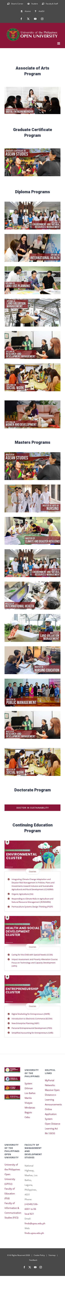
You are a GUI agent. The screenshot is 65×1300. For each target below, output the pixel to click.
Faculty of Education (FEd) (10, 1193)
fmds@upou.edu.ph (35, 1223)
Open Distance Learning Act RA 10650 (52, 1128)
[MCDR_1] (32, 517)
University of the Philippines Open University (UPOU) (12, 1174)
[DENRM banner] (32, 202)
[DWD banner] (32, 401)
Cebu (27, 1117)
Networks (50, 1085)
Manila (28, 1097)
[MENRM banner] (32, 550)
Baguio (28, 1112)
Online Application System (51, 1114)
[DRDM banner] (32, 332)
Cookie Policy (39, 1255)
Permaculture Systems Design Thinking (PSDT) (32, 906)
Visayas (28, 1102)
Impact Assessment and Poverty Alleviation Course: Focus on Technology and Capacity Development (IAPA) (35, 962)
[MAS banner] (32, 453)
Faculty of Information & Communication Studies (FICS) (12, 1210)
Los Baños (30, 1093)
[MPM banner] (32, 679)
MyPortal (49, 1080)
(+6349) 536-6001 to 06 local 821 (31, 1209)
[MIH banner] (32, 582)
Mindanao (30, 1107)
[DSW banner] (32, 364)
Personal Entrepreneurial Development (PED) (32, 1028)
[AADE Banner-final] (32, 87)
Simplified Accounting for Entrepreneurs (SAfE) (32, 1032)
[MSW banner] (32, 749)
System (28, 1083)
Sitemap (52, 1255)
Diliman (29, 1088)
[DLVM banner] (32, 299)
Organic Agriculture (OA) (22, 894)
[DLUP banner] (32, 267)
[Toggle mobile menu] (58, 43)
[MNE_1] (32, 647)
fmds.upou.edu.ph (34, 1233)
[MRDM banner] (32, 712)
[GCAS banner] (32, 149)
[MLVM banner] (32, 615)
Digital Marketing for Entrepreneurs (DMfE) (31, 1014)
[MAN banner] (32, 485)
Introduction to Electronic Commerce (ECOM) (32, 1018)
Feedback (33, 1260)
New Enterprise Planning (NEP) (25, 1023)
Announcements (52, 1104)
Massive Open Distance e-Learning (52, 1094)
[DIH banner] (32, 235)
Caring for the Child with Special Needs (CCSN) (32, 954)
